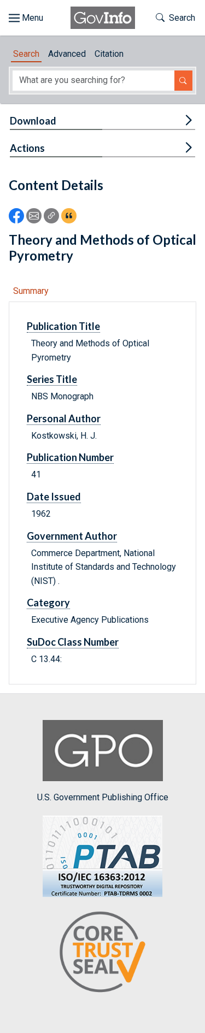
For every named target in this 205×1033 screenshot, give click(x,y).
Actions (27, 148)
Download (33, 121)
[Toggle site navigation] (26, 18)
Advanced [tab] (67, 54)
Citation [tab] (109, 54)
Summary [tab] (31, 291)
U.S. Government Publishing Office (102, 797)
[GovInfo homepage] (103, 18)
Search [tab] (26, 54)
